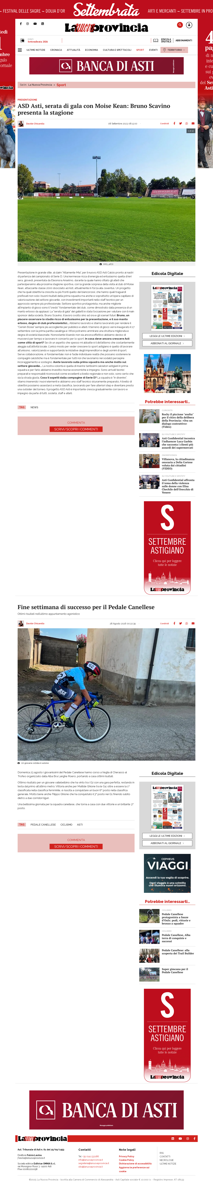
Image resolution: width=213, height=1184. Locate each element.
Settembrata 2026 (38, 41)
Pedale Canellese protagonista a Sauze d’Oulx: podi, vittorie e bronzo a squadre (176, 918)
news (34, 407)
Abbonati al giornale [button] (166, 343)
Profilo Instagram (30, 23)
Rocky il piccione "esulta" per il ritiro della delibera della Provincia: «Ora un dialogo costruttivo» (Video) (178, 420)
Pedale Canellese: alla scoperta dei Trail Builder (178, 951)
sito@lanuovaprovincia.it (90, 1166)
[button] (189, 25)
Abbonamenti (184, 40)
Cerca (180, 25)
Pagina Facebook (23, 23)
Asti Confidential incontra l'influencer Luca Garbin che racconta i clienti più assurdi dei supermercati (178, 442)
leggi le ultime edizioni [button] (166, 336)
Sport (61, 85)
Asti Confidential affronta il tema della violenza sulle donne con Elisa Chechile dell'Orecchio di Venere (178, 486)
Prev (20, 197)
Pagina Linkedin (44, 23)
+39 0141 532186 (90, 1156)
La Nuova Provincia (40, 84)
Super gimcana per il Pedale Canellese (175, 970)
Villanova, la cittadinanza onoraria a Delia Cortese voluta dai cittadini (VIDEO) (178, 463)
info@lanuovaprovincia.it (90, 1160)
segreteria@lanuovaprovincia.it (93, 1163)
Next (192, 197)
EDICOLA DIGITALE (166, 40)
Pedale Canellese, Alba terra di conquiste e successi (176, 938)
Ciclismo (66, 824)
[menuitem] (35, 50)
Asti (80, 824)
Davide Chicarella (35, 124)
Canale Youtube (37, 23)
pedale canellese (43, 824)
